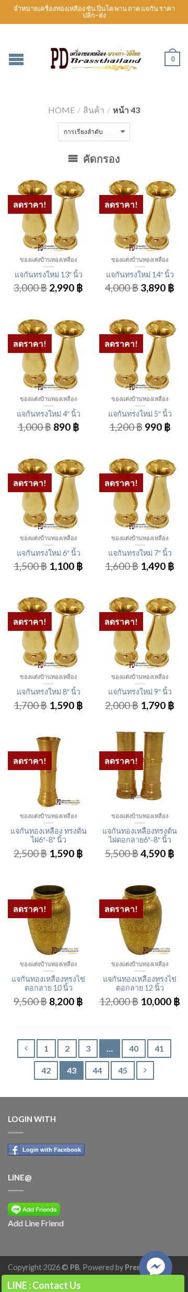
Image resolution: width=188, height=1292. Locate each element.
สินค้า (93, 110)
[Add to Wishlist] (76, 187)
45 (122, 1070)
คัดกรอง (100, 158)
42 (46, 1070)
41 (159, 1048)
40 (133, 1048)
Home (61, 110)
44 (97, 1070)
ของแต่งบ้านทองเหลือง (48, 259)
